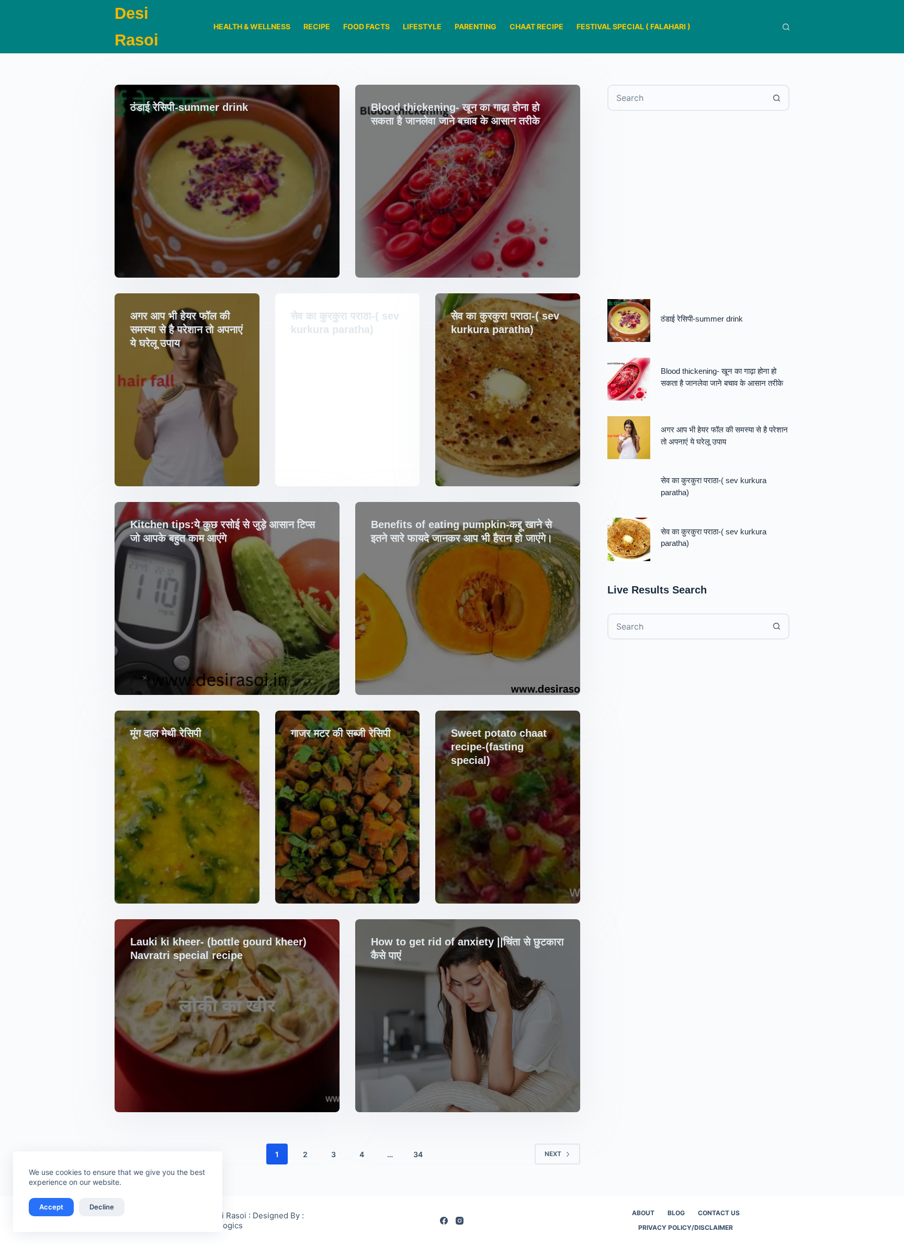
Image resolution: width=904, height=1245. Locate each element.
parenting (475, 26)
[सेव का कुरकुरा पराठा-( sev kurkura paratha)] (507, 389)
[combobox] (686, 98)
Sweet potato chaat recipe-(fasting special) (499, 746)
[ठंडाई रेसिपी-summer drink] (227, 181)
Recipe (316, 26)
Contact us (719, 1213)
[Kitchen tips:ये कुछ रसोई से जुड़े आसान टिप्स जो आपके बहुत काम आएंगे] (227, 598)
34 (418, 1154)
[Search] (786, 27)
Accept (51, 1207)
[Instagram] (460, 1221)
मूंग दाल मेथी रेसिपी (165, 733)
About (643, 1213)
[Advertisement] (698, 205)
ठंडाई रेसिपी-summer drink (189, 107)
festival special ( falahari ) (634, 26)
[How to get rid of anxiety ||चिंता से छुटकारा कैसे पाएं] (467, 1015)
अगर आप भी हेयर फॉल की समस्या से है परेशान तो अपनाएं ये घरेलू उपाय (186, 329)
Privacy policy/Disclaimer (685, 1227)
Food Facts (366, 26)
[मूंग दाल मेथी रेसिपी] (187, 807)
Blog (676, 1213)
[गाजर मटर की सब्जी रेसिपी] (347, 807)
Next (553, 1154)
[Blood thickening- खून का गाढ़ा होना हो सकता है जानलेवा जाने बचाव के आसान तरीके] (467, 181)
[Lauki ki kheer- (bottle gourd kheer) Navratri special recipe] (227, 1015)
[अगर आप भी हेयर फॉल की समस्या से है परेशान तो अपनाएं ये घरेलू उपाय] (187, 389)
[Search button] (776, 98)
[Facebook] (444, 1221)
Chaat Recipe (536, 26)
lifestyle (422, 26)
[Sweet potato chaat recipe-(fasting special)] (507, 807)
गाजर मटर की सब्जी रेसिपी (341, 733)
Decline (101, 1207)
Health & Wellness (251, 26)
